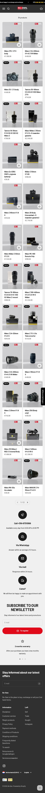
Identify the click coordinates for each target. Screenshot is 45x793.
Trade (27, 716)
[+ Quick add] (19, 45)
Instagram (29, 724)
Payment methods (9, 728)
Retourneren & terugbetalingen (8, 752)
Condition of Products (10, 732)
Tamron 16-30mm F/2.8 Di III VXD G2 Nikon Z (11, 133)
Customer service (9, 716)
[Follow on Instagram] (4, 765)
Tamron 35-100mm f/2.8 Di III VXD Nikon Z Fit (33, 92)
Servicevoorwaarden (10, 758)
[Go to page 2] (27, 502)
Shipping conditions (10, 736)
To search (6, 747)
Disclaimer (6, 712)
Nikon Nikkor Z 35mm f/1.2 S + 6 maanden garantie (33, 133)
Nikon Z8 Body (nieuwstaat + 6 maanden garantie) (32, 215)
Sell (26, 712)
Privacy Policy (7, 724)
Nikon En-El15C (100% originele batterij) (10, 174)
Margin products (8, 720)
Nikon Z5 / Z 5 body (11, 90)
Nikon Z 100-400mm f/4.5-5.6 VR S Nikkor (32, 294)
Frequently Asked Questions (9, 742)
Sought (27, 720)
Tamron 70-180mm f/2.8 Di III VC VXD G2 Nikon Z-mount (11, 294)
